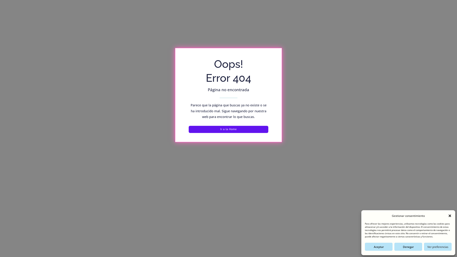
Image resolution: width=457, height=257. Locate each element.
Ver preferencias (437, 247)
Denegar (408, 247)
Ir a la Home (228, 129)
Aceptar (379, 247)
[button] (450, 216)
